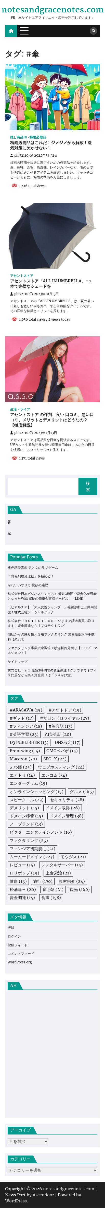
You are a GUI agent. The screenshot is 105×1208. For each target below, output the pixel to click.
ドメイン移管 (26, 815)
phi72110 (21, 155)
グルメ (82, 791)
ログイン (14, 936)
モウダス (73, 856)
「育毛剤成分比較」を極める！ (31, 576)
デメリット (24, 807)
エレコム (54, 775)
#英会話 (60, 726)
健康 (18, 881)
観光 (80, 889)
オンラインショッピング (36, 791)
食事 (51, 897)
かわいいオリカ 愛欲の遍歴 (28, 585)
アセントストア (21, 276)
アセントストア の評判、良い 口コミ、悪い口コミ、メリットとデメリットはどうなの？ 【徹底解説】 (52, 420)
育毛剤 (52, 889)
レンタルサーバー (62, 864)
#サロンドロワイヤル (64, 718)
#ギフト (22, 718)
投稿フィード (18, 945)
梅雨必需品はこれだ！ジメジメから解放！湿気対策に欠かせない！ (51, 145)
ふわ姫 (21, 767)
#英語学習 (24, 734)
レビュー (22, 864)
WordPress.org (20, 962)
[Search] (93, 31)
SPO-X (55, 758)
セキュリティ (67, 799)
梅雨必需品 (38, 137)
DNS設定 (68, 742)
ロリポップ (24, 872)
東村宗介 (72, 881)
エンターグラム (28, 783)
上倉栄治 (58, 872)
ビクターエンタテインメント (41, 832)
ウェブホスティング (61, 767)
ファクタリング (29, 840)
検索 (88, 486)
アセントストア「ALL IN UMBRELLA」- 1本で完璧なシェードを (50, 284)
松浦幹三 (23, 889)
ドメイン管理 (66, 815)
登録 (11, 927)
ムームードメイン (32, 856)
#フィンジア (26, 726)
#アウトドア (65, 709)
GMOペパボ (62, 750)
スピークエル (27, 799)
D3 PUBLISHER (29, 742)
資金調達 (22, 897)
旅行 (42, 881)
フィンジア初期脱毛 (32, 848)
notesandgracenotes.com (53, 10)
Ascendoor (43, 1194)
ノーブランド (26, 824)
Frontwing (25, 750)
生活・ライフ (20, 409)
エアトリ (22, 775)
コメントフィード (21, 953)
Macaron (23, 758)
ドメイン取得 (62, 807)
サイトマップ (18, 662)
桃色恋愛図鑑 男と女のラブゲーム (33, 567)
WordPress (16, 1200)
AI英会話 (58, 734)
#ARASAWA (26, 709)
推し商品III (18, 137)
